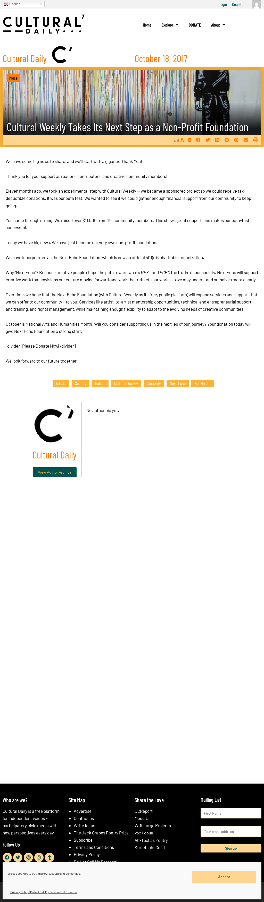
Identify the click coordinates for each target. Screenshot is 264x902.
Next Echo (178, 383)
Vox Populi (144, 832)
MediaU (141, 818)
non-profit (202, 383)
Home (147, 24)
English (14, 4)
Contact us (84, 818)
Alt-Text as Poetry (151, 840)
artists (61, 383)
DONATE (195, 24)
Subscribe (83, 839)
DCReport (144, 811)
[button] (198, 139)
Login (223, 4)
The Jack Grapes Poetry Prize (101, 832)
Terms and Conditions (94, 847)
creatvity (154, 383)
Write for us (84, 825)
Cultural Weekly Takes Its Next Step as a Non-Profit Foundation (128, 127)
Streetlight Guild (150, 847)
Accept (224, 876)
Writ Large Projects (153, 825)
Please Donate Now (40, 345)
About (215, 24)
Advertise (83, 811)
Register (238, 4)
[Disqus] (132, 559)
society (80, 383)
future (100, 383)
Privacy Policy (87, 854)
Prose (13, 78)
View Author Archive (54, 472)
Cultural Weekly (126, 383)
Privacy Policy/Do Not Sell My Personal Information (43, 892)
